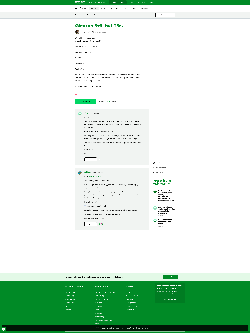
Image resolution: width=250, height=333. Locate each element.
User (174, 2)
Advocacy (98, 313)
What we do (130, 299)
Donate (131, 2)
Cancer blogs (69, 296)
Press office (130, 310)
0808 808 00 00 (170, 299)
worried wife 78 (87, 32)
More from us (100, 286)
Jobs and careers (132, 296)
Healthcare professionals (103, 320)
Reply (91, 159)
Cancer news (69, 303)
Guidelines (144, 8)
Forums (93, 8)
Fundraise (141, 2)
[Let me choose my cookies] (3, 329)
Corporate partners (132, 306)
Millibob (87, 172)
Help (134, 8)
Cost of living (99, 296)
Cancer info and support (98, 2)
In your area (99, 303)
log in (108, 101)
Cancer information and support (106, 292)
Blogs (103, 8)
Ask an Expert (114, 8)
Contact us (129, 292)
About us (130, 286)
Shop (97, 324)
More (151, 2)
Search (84, 8)
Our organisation (131, 303)
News (126, 8)
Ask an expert (70, 299)
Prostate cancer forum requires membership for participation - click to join (125, 328)
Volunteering (99, 317)
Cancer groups (70, 292)
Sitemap (68, 310)
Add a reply (85, 101)
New (165, 15)
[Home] (80, 2)
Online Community (118, 2)
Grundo (87, 113)
